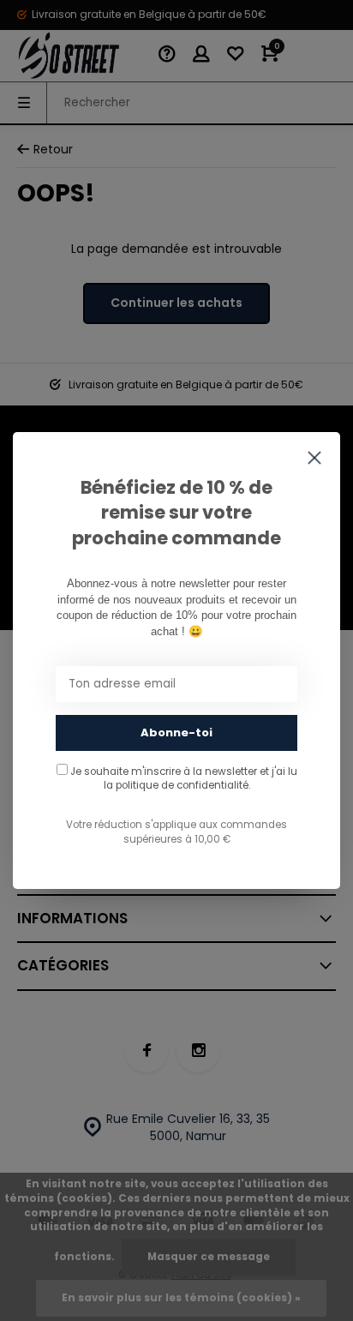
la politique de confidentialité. (177, 785)
